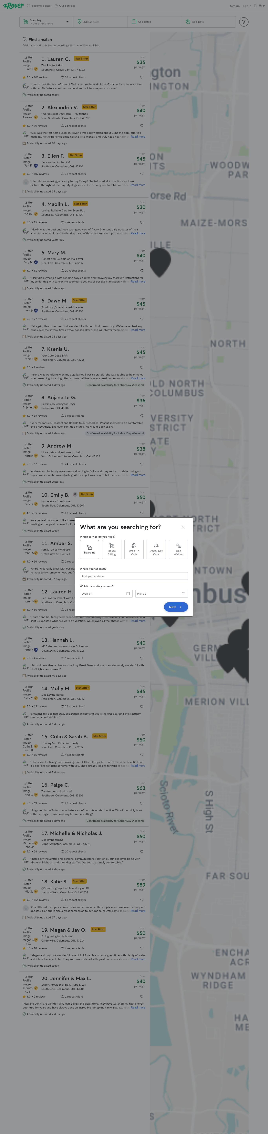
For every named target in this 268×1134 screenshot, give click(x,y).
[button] (183, 527)
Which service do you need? (97, 536)
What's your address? (93, 569)
